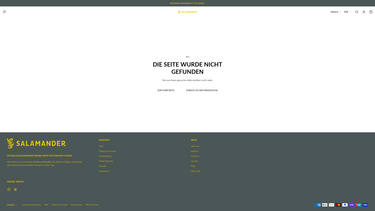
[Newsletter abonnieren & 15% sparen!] (187, 3)
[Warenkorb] (370, 12)
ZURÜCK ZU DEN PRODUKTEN (202, 90)
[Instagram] (9, 189)
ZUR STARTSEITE (165, 90)
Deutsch (11, 205)
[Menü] (4, 12)
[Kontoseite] (363, 12)
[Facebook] (15, 189)
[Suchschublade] (356, 12)
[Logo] (187, 11)
